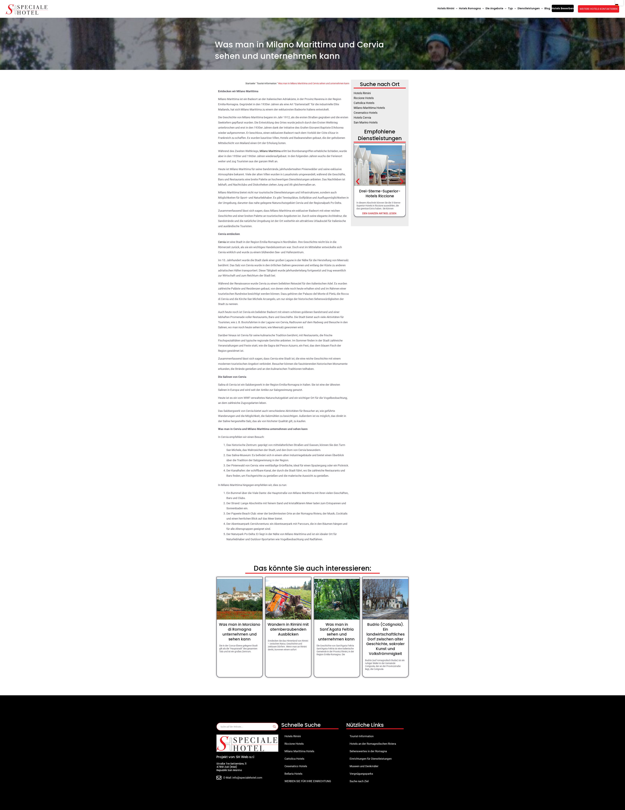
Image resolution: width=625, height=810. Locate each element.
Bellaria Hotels (293, 773)
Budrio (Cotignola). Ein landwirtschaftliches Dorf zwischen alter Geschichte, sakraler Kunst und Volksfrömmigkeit (385, 639)
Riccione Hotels (294, 743)
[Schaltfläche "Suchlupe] (274, 726)
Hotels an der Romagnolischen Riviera (373, 743)
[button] (455, 8)
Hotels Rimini (293, 736)
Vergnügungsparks (361, 773)
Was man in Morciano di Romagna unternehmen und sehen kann (239, 632)
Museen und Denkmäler (364, 766)
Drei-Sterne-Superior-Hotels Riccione (379, 193)
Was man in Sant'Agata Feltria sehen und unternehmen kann (336, 632)
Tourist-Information (267, 83)
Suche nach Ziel (359, 781)
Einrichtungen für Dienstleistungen (371, 758)
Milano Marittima (270, 151)
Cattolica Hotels (294, 758)
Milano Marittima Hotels (299, 751)
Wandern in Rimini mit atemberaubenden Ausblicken (288, 629)
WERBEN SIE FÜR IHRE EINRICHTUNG (308, 781)
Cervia (222, 242)
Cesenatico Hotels (296, 766)
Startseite (250, 83)
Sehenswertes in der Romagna (368, 751)
